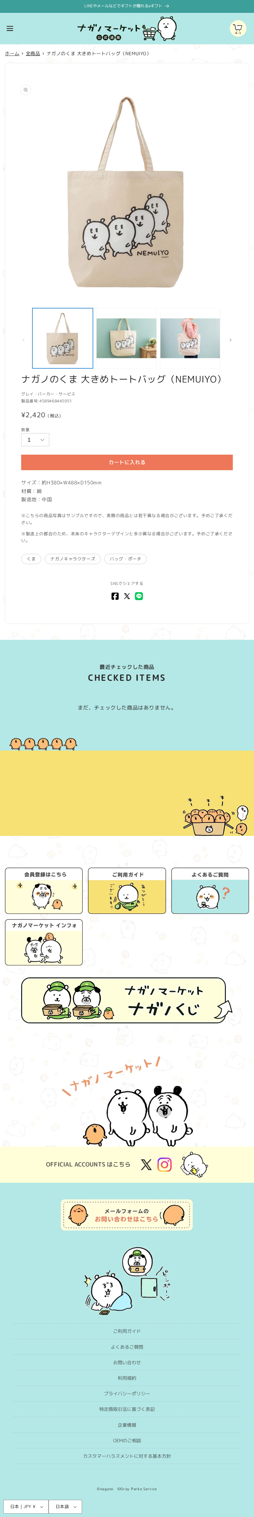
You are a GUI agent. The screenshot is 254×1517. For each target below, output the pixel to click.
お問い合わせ (127, 1362)
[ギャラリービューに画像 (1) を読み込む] (62, 338)
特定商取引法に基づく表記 (127, 1409)
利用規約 (127, 1378)
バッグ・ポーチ (125, 559)
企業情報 (127, 1425)
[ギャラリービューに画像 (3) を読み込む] (190, 338)
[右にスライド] (230, 340)
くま (31, 559)
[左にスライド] (23, 340)
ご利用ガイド (127, 1331)
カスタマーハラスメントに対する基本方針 (127, 1456)
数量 (25, 429)
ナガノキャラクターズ (72, 559)
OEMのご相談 (127, 1440)
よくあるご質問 (127, 1347)
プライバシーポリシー (127, 1393)
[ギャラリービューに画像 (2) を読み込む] (126, 338)
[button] (10, 28)
